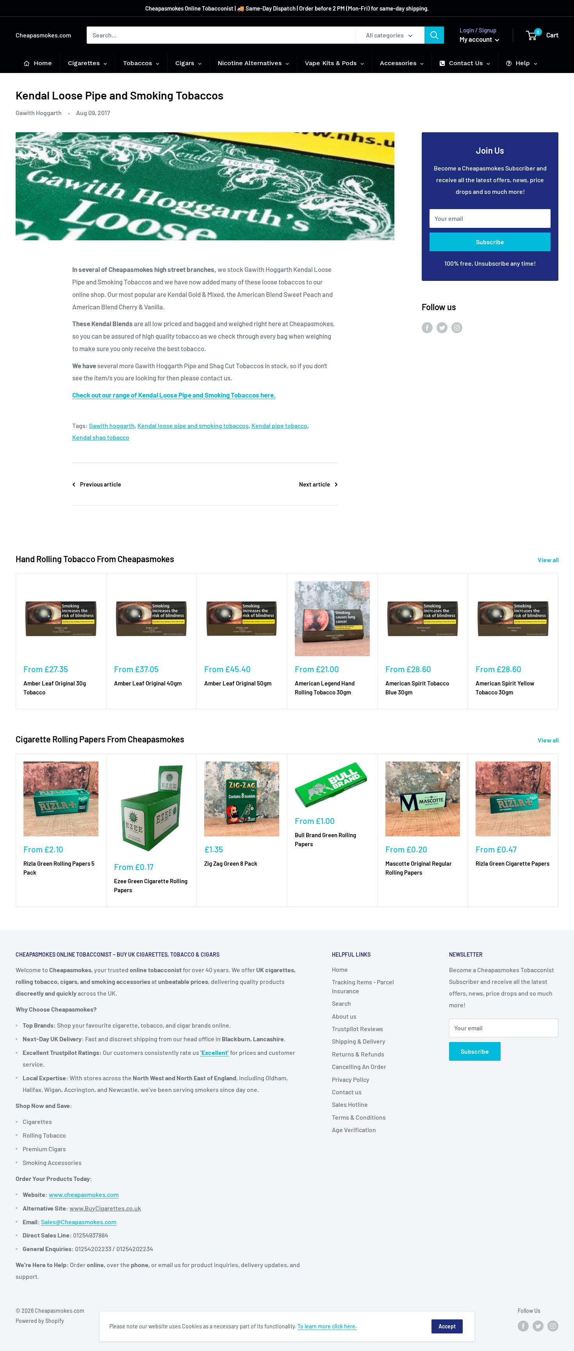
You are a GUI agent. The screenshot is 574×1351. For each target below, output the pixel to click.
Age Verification (354, 1129)
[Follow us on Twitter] (442, 327)
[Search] (434, 35)
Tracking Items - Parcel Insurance (363, 986)
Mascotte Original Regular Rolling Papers (418, 868)
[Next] (558, 641)
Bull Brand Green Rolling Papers (325, 839)
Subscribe (490, 241)
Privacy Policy (350, 1079)
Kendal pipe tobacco (279, 425)
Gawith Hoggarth (39, 112)
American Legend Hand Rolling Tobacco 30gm (325, 688)
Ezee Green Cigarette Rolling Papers (150, 885)
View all (549, 559)
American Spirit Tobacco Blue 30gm (417, 688)
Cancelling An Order (359, 1066)
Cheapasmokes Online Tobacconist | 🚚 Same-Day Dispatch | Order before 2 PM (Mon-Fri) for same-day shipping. (287, 8)
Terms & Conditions (359, 1117)
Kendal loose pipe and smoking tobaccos (193, 425)
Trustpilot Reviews (357, 1028)
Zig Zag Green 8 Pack (230, 863)
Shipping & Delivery (358, 1041)
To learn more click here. (327, 1326)
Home (340, 969)
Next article (314, 484)
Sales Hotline (350, 1104)
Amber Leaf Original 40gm (148, 683)
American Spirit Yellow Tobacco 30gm (505, 688)
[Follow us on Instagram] (456, 327)
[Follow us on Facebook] (427, 327)
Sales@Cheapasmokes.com (78, 1221)
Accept (447, 1326)
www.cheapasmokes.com (84, 1194)
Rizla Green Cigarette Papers (512, 863)
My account (476, 39)
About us (344, 1016)
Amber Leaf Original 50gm (237, 683)
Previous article (100, 484)
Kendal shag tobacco (100, 437)
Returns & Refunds (358, 1054)
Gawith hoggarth (112, 425)
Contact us (347, 1091)
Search (341, 1003)
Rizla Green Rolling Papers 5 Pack (58, 868)
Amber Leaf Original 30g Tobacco (54, 688)
